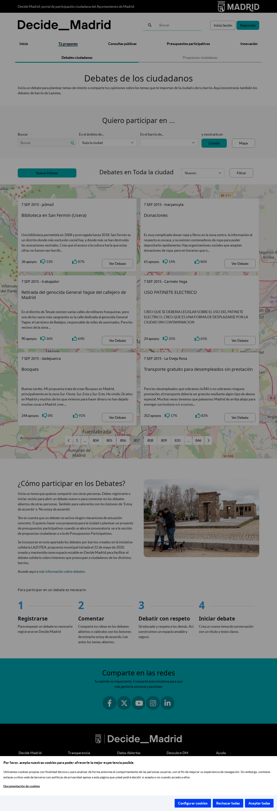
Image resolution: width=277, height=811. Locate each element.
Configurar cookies (193, 803)
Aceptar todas (259, 803)
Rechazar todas (228, 803)
